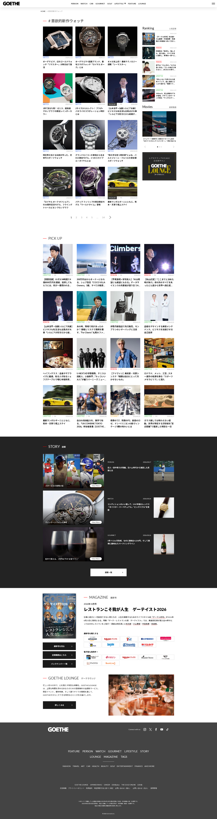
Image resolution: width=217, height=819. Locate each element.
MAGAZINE (111, 756)
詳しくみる (59, 705)
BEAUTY (104, 766)
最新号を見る (59, 646)
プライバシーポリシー (76, 788)
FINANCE (139, 766)
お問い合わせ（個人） (123, 788)
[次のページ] (109, 217)
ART (83, 766)
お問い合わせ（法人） (141, 788)
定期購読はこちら (59, 655)
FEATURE (132, 3)
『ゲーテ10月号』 (158, 617)
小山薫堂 (136, 624)
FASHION (67, 766)
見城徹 (154, 624)
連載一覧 (108, 572)
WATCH (84, 3)
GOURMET (100, 3)
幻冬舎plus (116, 785)
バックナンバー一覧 (59, 664)
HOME (43, 11)
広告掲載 (63, 788)
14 (103, 217)
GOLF (109, 3)
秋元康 (128, 624)
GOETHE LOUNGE (81, 785)
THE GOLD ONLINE (128, 785)
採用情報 (154, 788)
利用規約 (89, 788)
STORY (144, 751)
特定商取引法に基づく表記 (103, 788)
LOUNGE (142, 3)
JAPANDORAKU (96, 785)
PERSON (74, 3)
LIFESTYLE (119, 3)
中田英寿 (145, 624)
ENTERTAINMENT (125, 766)
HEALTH (95, 766)
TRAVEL (76, 766)
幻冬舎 (140, 785)
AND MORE (149, 766)
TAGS (124, 756)
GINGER (107, 785)
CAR (91, 3)
